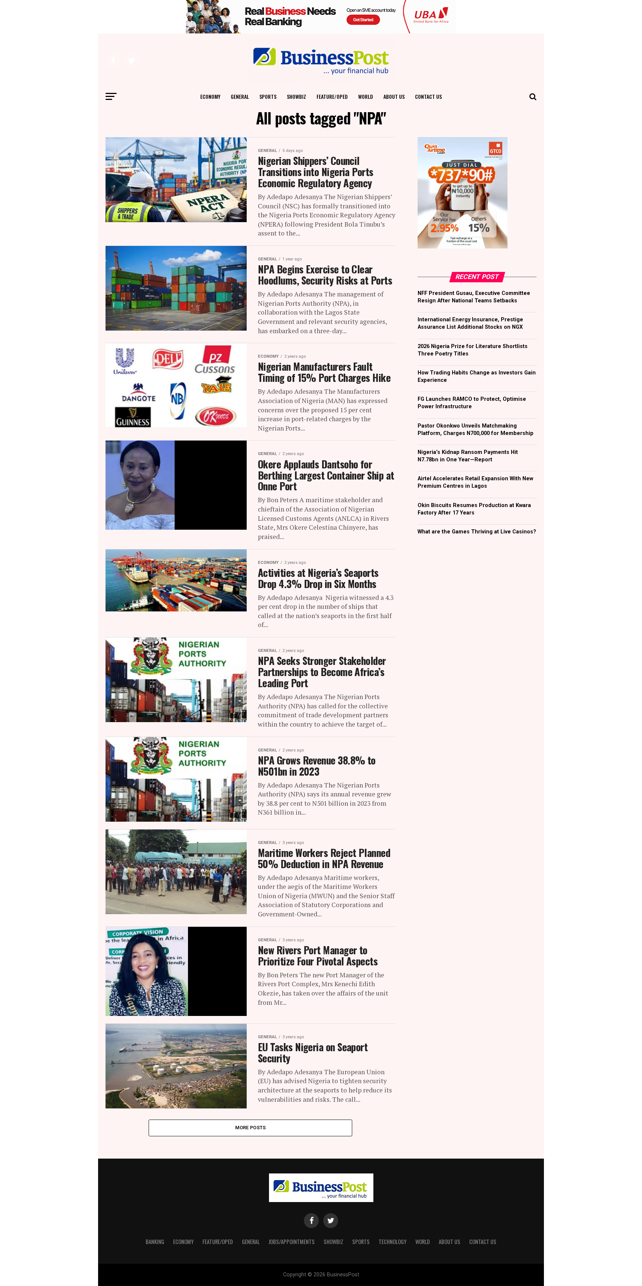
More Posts (250, 1127)
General (240, 96)
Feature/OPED (332, 96)
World (365, 96)
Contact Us (428, 96)
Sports (267, 96)
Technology (392, 1242)
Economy (210, 96)
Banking (155, 1242)
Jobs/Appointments (292, 1242)
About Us (394, 96)
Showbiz (296, 96)
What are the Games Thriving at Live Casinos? (477, 532)
